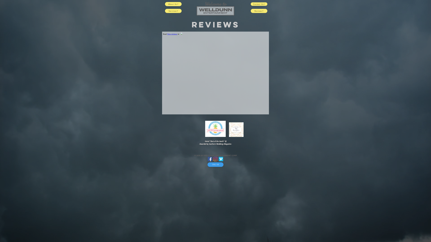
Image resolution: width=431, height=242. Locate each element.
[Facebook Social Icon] (210, 159)
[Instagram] (215, 159)
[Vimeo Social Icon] (221, 159)
